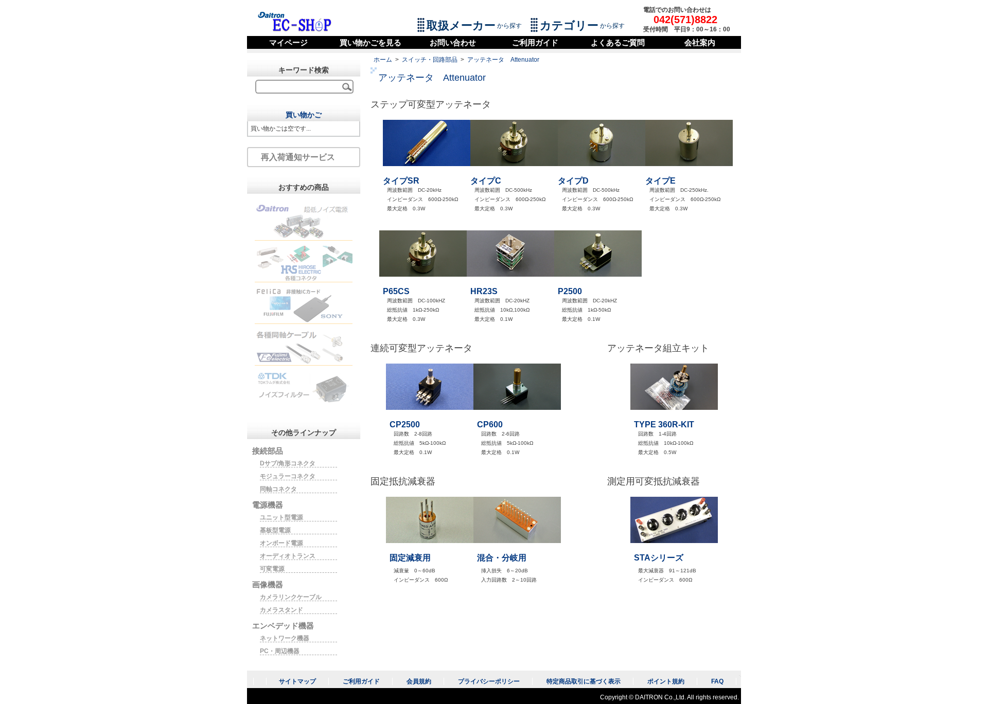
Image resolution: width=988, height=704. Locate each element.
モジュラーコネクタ (287, 476)
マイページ (288, 42)
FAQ (717, 681)
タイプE (660, 180)
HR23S (484, 291)
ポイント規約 (666, 681)
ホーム (383, 59)
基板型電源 (275, 530)
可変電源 (272, 568)
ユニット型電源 (281, 517)
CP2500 (405, 424)
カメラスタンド (281, 609)
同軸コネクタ (278, 489)
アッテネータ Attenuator (503, 59)
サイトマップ (297, 681)
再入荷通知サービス (298, 157)
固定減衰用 (410, 557)
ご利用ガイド (535, 42)
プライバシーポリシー (489, 681)
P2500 (570, 291)
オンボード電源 (281, 543)
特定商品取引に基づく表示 (583, 681)
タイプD (573, 180)
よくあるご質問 (618, 42)
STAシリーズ (658, 557)
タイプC (485, 180)
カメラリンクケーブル (291, 597)
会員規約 (418, 681)
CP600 (490, 424)
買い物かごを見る (370, 42)
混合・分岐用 (501, 557)
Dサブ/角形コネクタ (287, 463)
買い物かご (304, 115)
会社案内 (699, 42)
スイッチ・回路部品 (429, 59)
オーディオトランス (287, 555)
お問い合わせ (453, 42)
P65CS (396, 291)
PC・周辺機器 (279, 651)
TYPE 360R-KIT (664, 424)
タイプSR (401, 180)
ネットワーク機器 (284, 638)
